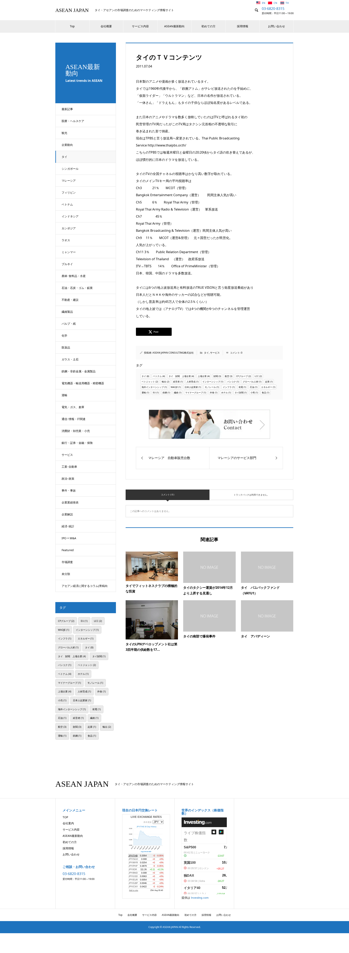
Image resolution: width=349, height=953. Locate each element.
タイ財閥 (239, 392)
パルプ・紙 (69, 323)
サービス (67, 455)
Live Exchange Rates (146, 816)
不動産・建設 (70, 300)
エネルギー (266, 387)
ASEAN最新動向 (174, 26)
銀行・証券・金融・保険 (77, 443)
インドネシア (70, 216)
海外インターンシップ (153, 387)
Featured (68, 550)
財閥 (215, 376)
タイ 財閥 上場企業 (180, 376)
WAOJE (174, 387)
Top (72, 26)
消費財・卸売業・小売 (76, 431)
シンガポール (70, 169)
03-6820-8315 (273, 8)
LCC (257, 376)
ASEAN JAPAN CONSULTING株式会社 (173, 352)
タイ (64, 157)
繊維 (176, 392)
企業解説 (67, 514)
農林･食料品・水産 (74, 276)
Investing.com (200, 897)
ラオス (66, 240)
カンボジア (69, 228)
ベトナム (67, 204)
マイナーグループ (194, 392)
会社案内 (68, 823)
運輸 (64, 395)
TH (287, 3)
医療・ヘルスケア (73, 121)
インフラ (227, 387)
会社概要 (106, 26)
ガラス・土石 (70, 359)
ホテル (224, 392)
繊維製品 (67, 312)
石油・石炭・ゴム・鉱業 (77, 288)
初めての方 (208, 26)
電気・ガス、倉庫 (73, 407)
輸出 (164, 381)
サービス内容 (140, 26)
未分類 (66, 574)
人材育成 (191, 381)
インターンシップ (211, 381)
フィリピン (69, 192)
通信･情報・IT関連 (73, 419)
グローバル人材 (250, 381)
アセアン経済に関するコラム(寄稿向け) (85, 588)
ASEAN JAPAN (72, 10)
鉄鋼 (165, 392)
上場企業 (202, 376)
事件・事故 (69, 490)
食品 (264, 392)
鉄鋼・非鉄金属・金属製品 (79, 371)
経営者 (176, 381)
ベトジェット (148, 381)
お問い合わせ (276, 26)
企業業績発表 (70, 502)
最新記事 (67, 109)
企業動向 (67, 145)
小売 (252, 392)
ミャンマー (69, 252)
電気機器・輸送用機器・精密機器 (83, 383)
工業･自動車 (69, 467)
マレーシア (69, 180)
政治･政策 (68, 478)
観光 (64, 133)
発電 (241, 387)
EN (264, 3)
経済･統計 (68, 526)
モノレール (210, 387)
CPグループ (242, 376)
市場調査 (67, 562)
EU (154, 392)
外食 (212, 392)
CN (276, 3)
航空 (227, 376)
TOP (65, 817)
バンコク (231, 381)
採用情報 (242, 26)
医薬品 (66, 347)
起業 (267, 381)
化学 (64, 335)
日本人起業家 (191, 387)
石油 (252, 387)
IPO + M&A (69, 538)
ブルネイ (67, 264)
